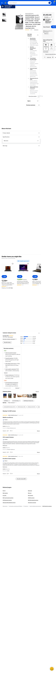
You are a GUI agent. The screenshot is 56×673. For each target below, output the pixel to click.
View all (37, 391)
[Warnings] (39, 146)
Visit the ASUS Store (29, 13)
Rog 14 (4, 490)
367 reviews (10, 337)
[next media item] (20, 22)
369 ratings (36, 29)
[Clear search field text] (47, 3)
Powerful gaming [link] (9, 358)
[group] (31, 29)
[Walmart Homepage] (5, 3)
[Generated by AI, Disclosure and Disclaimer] (42, 96)
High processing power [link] (10, 352)
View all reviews (7, 342)
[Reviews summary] (33, 29)
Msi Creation (5, 493)
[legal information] (51, 17)
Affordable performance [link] (11, 363)
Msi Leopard (30, 495)
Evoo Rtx (4, 495)
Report (38, 430)
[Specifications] (39, 137)
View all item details (33, 96)
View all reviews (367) (21, 478)
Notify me (46, 33)
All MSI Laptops (31, 497)
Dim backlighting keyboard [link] (11, 382)
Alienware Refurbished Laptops (9, 502)
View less (17, 387)
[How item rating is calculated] (15, 339)
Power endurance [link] (9, 375)
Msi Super (30, 490)
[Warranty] (38, 141)
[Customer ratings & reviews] (39, 332)
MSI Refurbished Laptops (33, 500)
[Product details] (39, 133)
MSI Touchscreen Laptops (8, 497)
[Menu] (2, 3)
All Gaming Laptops (32, 502)
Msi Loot (29, 493)
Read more (5, 445)
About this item (6, 128)
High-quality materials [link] (10, 369)
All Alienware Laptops (7, 500)
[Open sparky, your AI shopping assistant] (52, 669)
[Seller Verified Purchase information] (17, 415)
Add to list (49, 57)
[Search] (49, 3)
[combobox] (29, 3)
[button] (20, 15)
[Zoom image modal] (20, 20)
